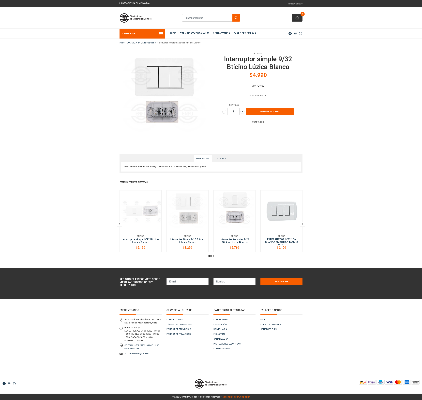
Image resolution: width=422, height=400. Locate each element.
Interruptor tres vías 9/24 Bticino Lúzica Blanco (234, 241)
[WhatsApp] (300, 34)
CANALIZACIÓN (220, 339)
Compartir (258, 122)
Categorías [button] (128, 33)
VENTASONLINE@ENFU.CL (137, 353)
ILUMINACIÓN (220, 324)
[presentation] (119, 224)
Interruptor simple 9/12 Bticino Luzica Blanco (140, 241)
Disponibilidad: (257, 95)
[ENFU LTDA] (136, 18)
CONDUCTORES (220, 319)
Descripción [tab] (202, 158)
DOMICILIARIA (133, 42)
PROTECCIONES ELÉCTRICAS (227, 344)
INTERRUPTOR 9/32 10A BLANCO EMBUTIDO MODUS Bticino (281, 242)
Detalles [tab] (221, 158)
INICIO (173, 33)
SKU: (254, 86)
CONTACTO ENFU (174, 319)
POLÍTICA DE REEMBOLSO (178, 329)
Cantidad (234, 105)
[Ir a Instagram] (295, 34)
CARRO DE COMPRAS (245, 33)
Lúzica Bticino (149, 42)
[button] (209, 256)
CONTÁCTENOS (221, 33)
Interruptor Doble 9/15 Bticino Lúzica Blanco (187, 241)
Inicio (122, 42)
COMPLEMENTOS (221, 348)
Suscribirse (281, 281)
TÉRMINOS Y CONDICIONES (194, 33)
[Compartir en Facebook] (258, 126)
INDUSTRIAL (219, 334)
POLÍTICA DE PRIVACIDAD (178, 334)
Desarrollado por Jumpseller (236, 397)
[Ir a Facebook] (290, 34)
